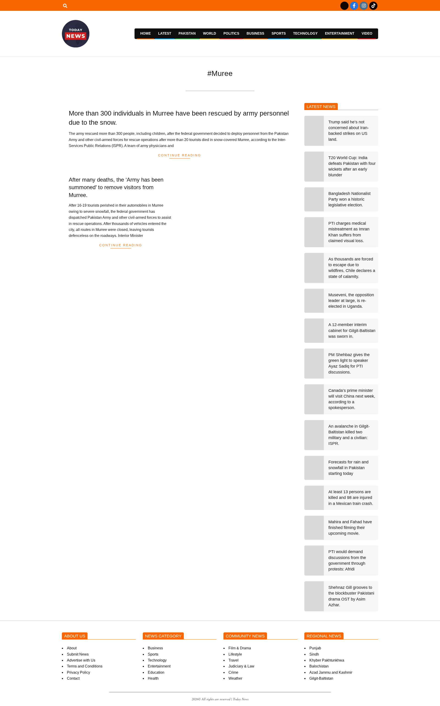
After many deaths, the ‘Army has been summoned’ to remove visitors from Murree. (116, 187)
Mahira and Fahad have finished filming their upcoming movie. (350, 528)
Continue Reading (179, 155)
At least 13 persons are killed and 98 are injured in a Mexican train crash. (350, 498)
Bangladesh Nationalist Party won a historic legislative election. (349, 199)
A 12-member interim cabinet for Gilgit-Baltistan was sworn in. (351, 330)
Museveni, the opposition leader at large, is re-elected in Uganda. (351, 301)
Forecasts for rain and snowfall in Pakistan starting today (348, 468)
